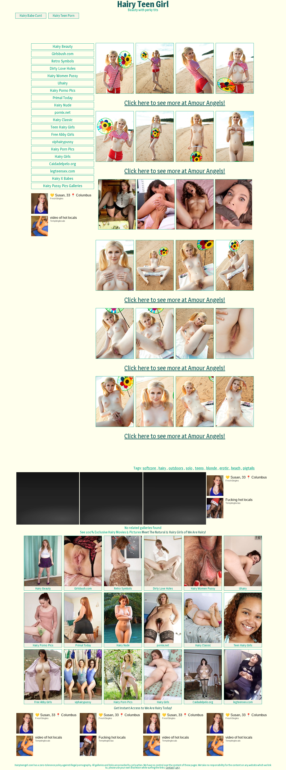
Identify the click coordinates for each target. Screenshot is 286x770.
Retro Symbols (62, 61)
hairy (162, 468)
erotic (224, 468)
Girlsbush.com (62, 54)
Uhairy (63, 83)
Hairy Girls (63, 156)
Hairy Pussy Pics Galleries (62, 186)
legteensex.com (62, 171)
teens (199, 468)
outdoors (176, 468)
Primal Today (63, 98)
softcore (149, 468)
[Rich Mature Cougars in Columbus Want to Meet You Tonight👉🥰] (117, 204)
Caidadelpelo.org (62, 164)
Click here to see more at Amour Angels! (174, 102)
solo (189, 468)
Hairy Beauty (63, 46)
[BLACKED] (234, 204)
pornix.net (63, 112)
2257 (177, 767)
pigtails (249, 468)
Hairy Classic (62, 120)
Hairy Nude (62, 105)
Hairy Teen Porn (64, 16)
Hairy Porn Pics (62, 149)
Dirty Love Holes (63, 68)
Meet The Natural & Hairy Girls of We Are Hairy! (174, 532)
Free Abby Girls (62, 134)
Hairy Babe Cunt (31, 16)
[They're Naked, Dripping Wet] (156, 204)
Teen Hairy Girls (63, 127)
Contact (170, 767)
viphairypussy (62, 142)
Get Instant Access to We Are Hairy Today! (143, 708)
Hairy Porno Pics (62, 90)
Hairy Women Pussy (62, 76)
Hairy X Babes (62, 178)
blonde (211, 468)
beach (235, 468)
